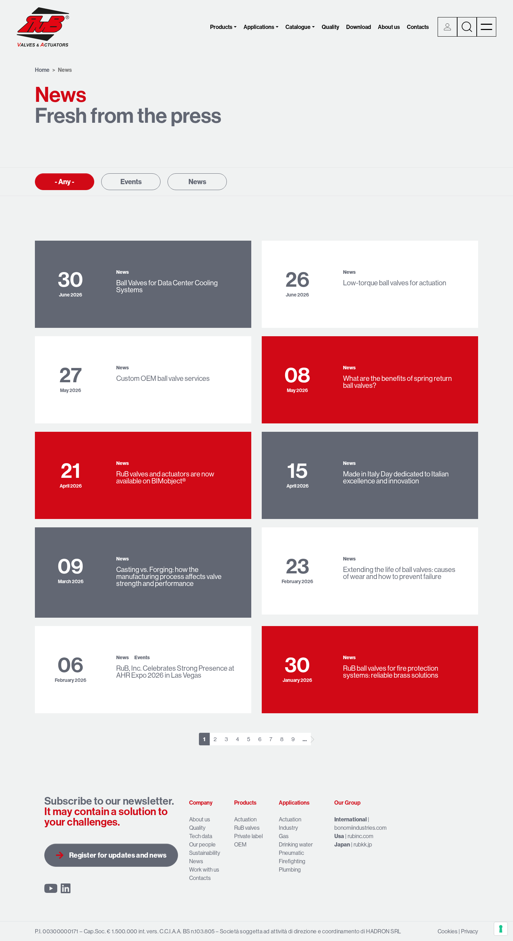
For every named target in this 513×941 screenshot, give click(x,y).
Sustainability (204, 852)
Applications (259, 26)
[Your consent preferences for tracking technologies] (500, 928)
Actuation (245, 819)
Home (42, 69)
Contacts (418, 26)
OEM (240, 844)
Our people (202, 844)
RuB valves (247, 827)
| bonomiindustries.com (360, 823)
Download (358, 26)
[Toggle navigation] (486, 27)
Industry (288, 827)
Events (131, 181)
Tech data (200, 836)
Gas (284, 836)
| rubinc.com (353, 836)
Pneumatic (291, 852)
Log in (447, 26)
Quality (330, 26)
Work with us (204, 869)
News (197, 181)
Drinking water (296, 844)
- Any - (64, 181)
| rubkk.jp (353, 844)
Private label (248, 836)
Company (201, 802)
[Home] (43, 27)
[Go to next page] (312, 739)
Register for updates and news (118, 855)
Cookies (448, 931)
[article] (143, 284)
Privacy (469, 931)
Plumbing (290, 869)
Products (221, 26)
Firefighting (292, 861)
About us (389, 26)
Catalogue (298, 26)
